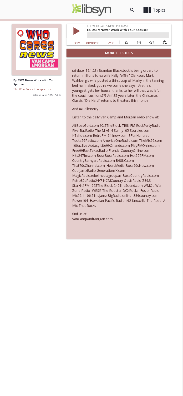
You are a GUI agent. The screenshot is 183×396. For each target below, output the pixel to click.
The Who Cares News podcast (32, 89)
